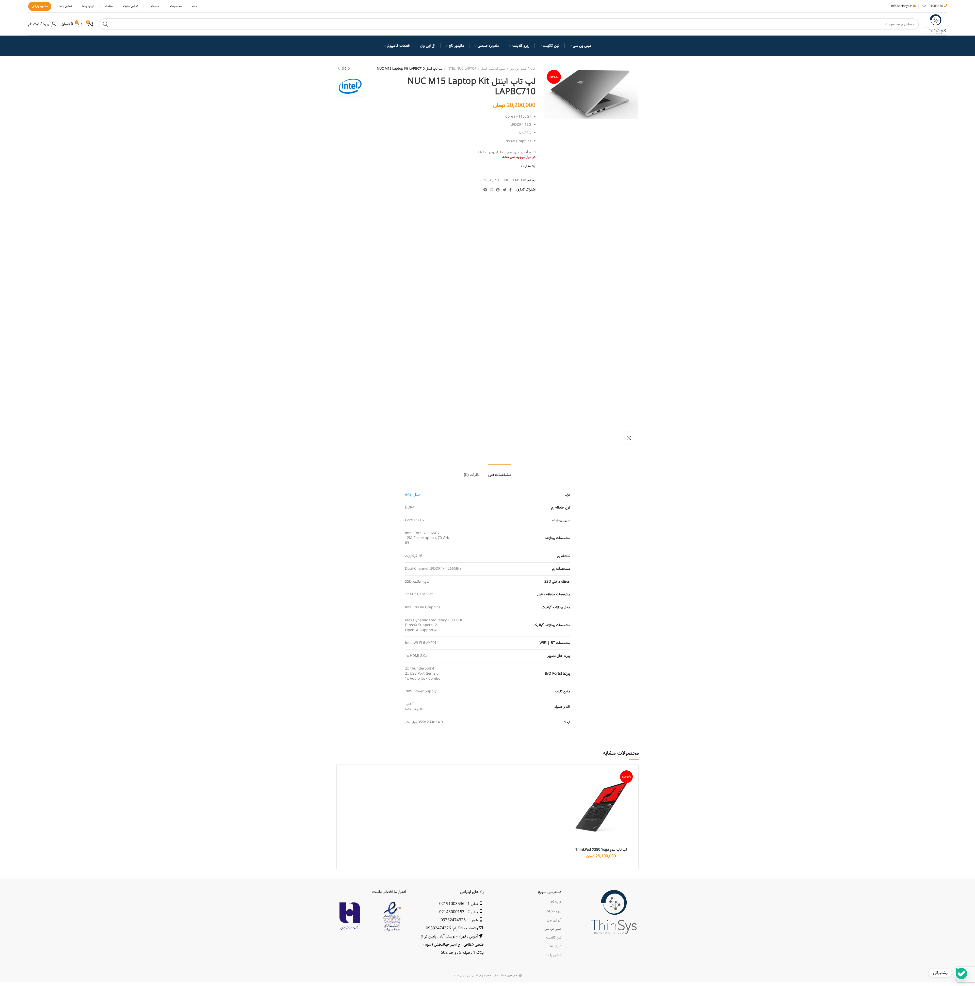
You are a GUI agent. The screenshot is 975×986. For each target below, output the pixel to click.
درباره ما (555, 946)
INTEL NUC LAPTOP (462, 68)
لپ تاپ (485, 180)
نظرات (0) (472, 475)
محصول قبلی (348, 68)
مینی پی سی (518, 68)
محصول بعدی (338, 68)
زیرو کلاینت (553, 911)
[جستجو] (105, 24)
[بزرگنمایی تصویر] (628, 438)
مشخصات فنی (499, 475)
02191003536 (451, 904)
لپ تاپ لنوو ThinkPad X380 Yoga (601, 849)
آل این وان (554, 920)
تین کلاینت (553, 937)
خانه (532, 68)
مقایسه (526, 166)
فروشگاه (555, 902)
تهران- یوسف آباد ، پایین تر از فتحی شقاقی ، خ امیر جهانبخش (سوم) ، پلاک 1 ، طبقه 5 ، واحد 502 (452, 944)
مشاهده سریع (571, 788)
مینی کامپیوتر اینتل (493, 68)
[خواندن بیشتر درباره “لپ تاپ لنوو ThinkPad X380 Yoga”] (571, 777)
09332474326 (453, 920)
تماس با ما (553, 955)
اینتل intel (412, 494)
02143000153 (451, 912)
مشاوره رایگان (40, 6)
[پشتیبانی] (961, 973)
